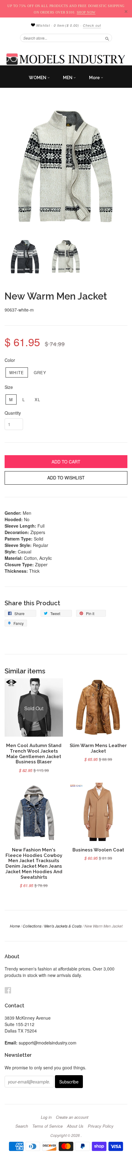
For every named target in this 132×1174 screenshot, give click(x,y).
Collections (32, 925)
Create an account (72, 1117)
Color (10, 360)
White (16, 372)
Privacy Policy (101, 1126)
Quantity (13, 413)
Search (21, 1126)
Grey (40, 372)
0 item (66, 25)
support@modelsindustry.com (47, 1043)
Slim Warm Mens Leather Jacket (98, 748)
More (95, 77)
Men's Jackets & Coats (63, 925)
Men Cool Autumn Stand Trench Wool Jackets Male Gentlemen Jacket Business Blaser (33, 753)
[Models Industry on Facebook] (8, 990)
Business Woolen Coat (98, 849)
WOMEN (38, 77)
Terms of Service (47, 1126)
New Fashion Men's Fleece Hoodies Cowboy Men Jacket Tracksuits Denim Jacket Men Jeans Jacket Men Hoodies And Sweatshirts (34, 863)
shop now (86, 12)
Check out (92, 25)
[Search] (107, 38)
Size (9, 387)
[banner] (66, 58)
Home (15, 925)
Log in (46, 1117)
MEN (68, 77)
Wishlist (42, 25)
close (126, 11)
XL (38, 399)
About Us (75, 1126)
